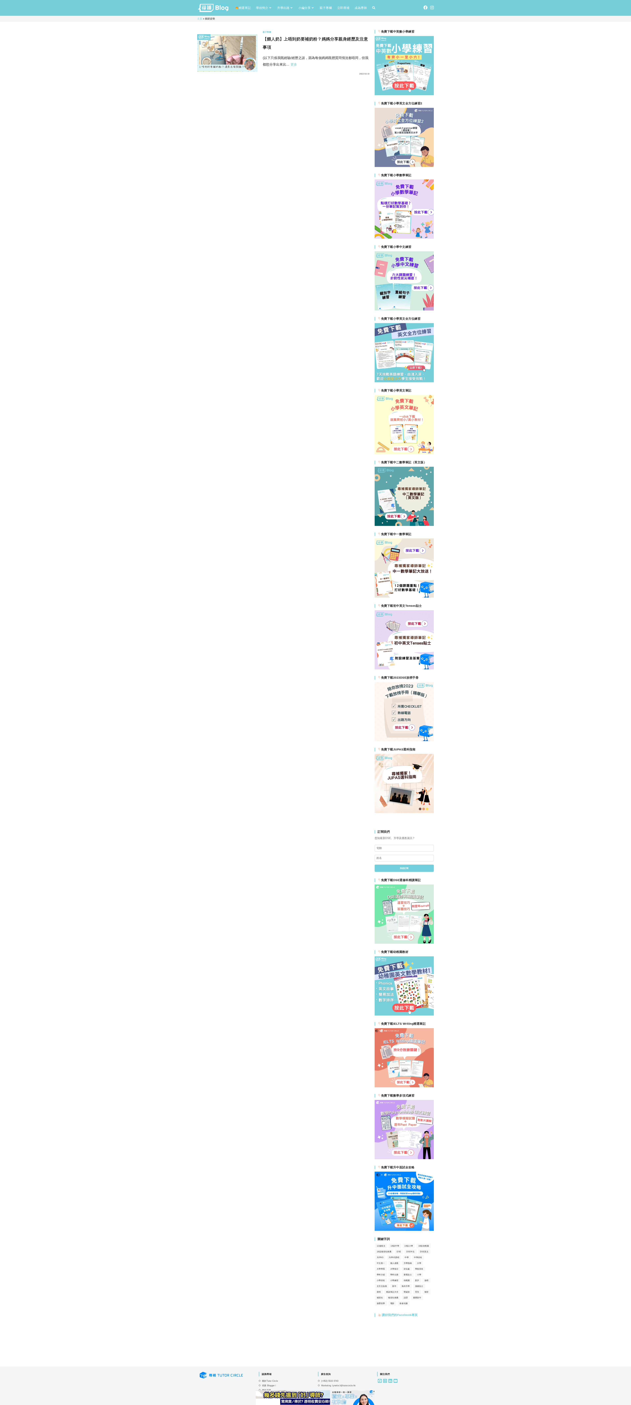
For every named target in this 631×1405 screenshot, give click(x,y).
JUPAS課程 (394, 1257)
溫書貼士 (419, 1286)
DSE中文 (410, 1252)
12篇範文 (381, 1246)
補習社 (380, 1298)
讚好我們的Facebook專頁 (399, 1315)
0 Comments (272, 74)
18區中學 (395, 1246)
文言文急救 (382, 1286)
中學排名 (418, 1257)
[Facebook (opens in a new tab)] (425, 7)
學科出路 (394, 1275)
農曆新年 (417, 1298)
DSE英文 (424, 1252)
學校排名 (419, 1269)
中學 (407, 1257)
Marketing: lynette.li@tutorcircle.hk (338, 1385)
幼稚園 (407, 1280)
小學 (419, 1275)
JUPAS (380, 1257)
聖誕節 (407, 1292)
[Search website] (374, 8)
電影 (392, 1303)
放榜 (426, 1280)
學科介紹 (381, 1275)
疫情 (379, 1292)
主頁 (199, 18)
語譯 (406, 1298)
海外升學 (406, 1286)
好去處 (407, 1269)
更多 (294, 64)
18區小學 (408, 1246)
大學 (419, 1263)
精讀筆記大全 (392, 1292)
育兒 (417, 1292)
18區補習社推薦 (384, 1252)
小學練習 (394, 1280)
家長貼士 (408, 1275)
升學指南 (408, 1263)
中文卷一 (381, 1263)
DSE (399, 1252)
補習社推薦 (393, 1298)
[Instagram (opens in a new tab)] (432, 7)
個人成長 (394, 1263)
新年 (394, 1286)
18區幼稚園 (423, 1246)
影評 (417, 1280)
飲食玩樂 (404, 1303)
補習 (426, 1292)
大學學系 (381, 1269)
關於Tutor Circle (270, 1381)
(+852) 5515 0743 (329, 1381)
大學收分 (394, 1269)
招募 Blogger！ (269, 1385)
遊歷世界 (381, 1303)
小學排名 (381, 1280)
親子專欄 (267, 32)
